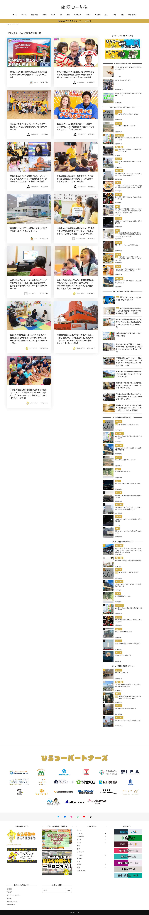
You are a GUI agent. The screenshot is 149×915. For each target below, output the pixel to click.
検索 (69, 890)
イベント (88, 15)
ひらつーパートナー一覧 (14, 844)
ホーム (15, 15)
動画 (68, 15)
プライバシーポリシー (13, 895)
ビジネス (97, 15)
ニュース (24, 15)
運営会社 (9, 898)
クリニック (77, 15)
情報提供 (9, 889)
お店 (61, 15)
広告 (122, 15)
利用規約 (9, 892)
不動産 (114, 15)
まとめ (53, 15)
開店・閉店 (34, 15)
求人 (106, 15)
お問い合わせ (132, 15)
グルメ (44, 15)
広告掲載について (12, 901)
